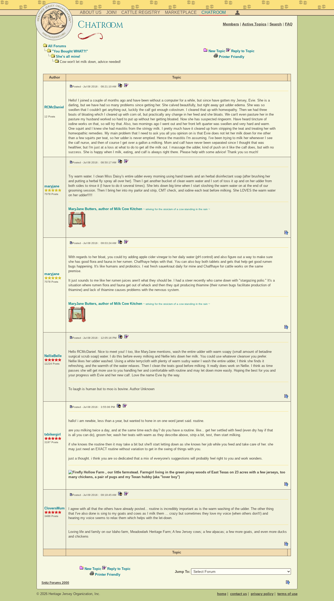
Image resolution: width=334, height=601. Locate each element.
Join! (111, 12)
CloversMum (54, 508)
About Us (91, 12)
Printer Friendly (231, 57)
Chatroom (213, 12)
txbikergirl (52, 434)
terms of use (287, 594)
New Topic (216, 51)
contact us (238, 594)
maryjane (51, 186)
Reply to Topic (242, 51)
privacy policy (262, 594)
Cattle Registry (140, 12)
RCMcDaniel (54, 107)
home (221, 594)
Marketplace (181, 12)
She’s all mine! (68, 56)
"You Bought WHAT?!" (70, 51)
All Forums (57, 46)
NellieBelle (53, 356)
